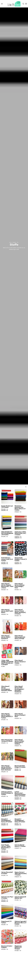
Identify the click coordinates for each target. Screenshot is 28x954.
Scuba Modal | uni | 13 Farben (7, 506)
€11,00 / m (4, 536)
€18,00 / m (18, 876)
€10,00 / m (4, 949)
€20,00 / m (4, 614)
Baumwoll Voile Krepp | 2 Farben (20, 766)
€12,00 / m (18, 640)
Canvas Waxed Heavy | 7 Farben (20, 845)
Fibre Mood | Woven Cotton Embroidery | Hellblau (19, 742)
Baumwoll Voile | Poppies (6, 946)
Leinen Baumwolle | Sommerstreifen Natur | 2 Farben (20, 794)
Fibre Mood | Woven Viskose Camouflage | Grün (19, 585)
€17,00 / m (18, 589)
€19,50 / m (18, 511)
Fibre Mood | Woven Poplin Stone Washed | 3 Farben (7, 716)
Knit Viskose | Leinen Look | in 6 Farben (7, 559)
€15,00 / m (4, 796)
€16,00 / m (4, 640)
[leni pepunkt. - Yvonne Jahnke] (14, 4)
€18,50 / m (18, 665)
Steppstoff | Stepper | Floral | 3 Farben (21, 559)
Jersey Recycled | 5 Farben (7, 872)
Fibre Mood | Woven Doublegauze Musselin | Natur (6, 688)
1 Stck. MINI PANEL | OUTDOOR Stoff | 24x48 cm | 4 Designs (7, 662)
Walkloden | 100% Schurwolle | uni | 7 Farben (20, 533)
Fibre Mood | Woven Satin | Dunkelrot (5, 637)
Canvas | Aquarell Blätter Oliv (20, 897)
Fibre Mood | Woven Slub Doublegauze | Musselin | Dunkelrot (19, 689)
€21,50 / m (4, 924)
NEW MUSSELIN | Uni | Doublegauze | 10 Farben (7, 533)
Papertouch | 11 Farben (6, 922)
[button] (23, 4)
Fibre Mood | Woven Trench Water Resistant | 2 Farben (20, 611)
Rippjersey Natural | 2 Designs (18, 947)
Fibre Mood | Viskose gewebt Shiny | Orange (20, 637)
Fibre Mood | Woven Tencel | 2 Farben (20, 662)
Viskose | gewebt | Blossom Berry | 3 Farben (20, 923)
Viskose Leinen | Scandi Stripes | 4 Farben (7, 793)
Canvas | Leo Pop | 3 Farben (7, 897)
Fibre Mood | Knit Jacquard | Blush (6, 740)
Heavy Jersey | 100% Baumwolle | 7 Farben (21, 873)
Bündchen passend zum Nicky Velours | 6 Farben (20, 508)
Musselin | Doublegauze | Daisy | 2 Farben (20, 820)
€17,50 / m (18, 950)
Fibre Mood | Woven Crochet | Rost (20, 715)
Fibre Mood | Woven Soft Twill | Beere (7, 611)
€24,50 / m (4, 589)
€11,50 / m (18, 900)
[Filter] (26, 487)
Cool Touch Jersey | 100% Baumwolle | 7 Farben (5, 847)
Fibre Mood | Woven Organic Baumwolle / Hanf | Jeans (7, 585)
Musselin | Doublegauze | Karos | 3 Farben (6, 820)
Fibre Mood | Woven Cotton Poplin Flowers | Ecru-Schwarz (6, 768)
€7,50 (3, 666)
